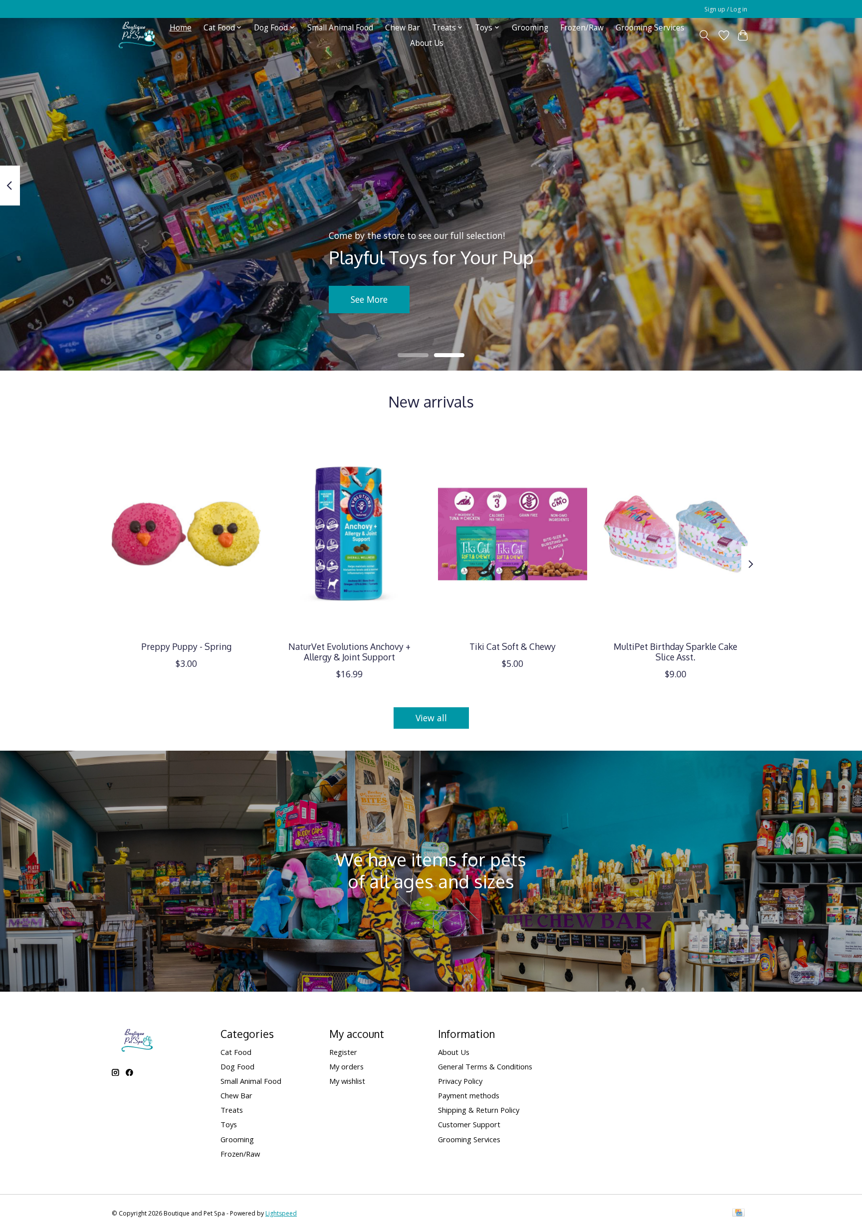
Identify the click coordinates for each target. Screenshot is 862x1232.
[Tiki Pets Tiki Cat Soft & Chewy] (512, 533)
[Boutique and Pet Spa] (137, 35)
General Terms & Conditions (485, 1066)
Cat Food (235, 1052)
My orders (346, 1066)
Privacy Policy (460, 1081)
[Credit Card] (738, 1214)
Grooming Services (650, 27)
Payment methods (468, 1095)
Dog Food (237, 1066)
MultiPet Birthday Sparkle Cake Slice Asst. (675, 651)
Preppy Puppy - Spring (186, 646)
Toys (228, 1124)
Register (343, 1052)
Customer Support (469, 1124)
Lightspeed (281, 1213)
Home (181, 27)
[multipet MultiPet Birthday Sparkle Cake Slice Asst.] (675, 533)
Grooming (530, 27)
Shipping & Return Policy (478, 1110)
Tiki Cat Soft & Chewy (512, 646)
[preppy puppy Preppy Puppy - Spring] (186, 533)
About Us (426, 43)
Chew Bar (402, 27)
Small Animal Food (340, 27)
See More (369, 299)
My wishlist (347, 1081)
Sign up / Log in (725, 9)
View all (431, 718)
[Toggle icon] (704, 35)
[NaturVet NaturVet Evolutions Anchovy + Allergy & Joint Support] (349, 533)
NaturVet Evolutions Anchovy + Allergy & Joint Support (349, 651)
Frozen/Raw (582, 27)
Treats (231, 1110)
